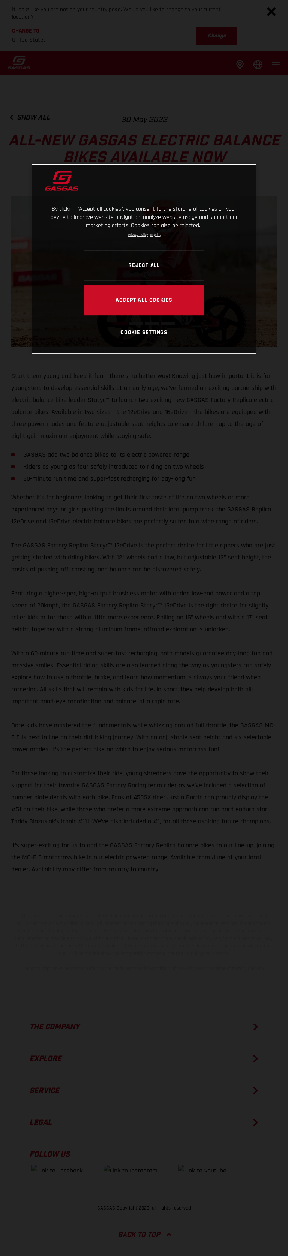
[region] (144, 259)
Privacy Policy (138, 234)
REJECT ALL (144, 265)
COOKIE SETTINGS (144, 332)
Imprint (155, 234)
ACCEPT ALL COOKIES (144, 300)
